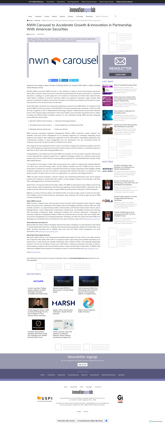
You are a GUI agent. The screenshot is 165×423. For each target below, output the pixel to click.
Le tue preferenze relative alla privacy (90, 421)
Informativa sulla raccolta (66, 421)
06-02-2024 (41, 34)
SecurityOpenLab (73, 2)
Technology (79, 16)
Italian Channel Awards (89, 2)
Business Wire (31, 34)
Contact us (98, 387)
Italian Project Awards (106, 2)
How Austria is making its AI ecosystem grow (124, 112)
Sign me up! (82, 365)
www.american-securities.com (48, 231)
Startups (70, 16)
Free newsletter (32, 260)
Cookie (79, 411)
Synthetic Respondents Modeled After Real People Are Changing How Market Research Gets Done (37, 334)
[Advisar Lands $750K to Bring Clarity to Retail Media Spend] (63, 281)
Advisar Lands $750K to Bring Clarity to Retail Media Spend (63, 290)
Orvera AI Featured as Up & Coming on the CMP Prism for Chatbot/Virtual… (124, 214)
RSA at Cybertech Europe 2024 (125, 85)
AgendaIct (121, 375)
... (135, 2)
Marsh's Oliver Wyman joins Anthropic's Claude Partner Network (63, 312)
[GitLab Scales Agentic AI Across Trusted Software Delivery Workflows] (107, 201)
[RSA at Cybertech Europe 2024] (107, 89)
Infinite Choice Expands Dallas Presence (86, 311)
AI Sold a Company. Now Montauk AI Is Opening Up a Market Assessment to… (124, 167)
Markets (54, 16)
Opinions (62, 16)
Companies (38, 16)
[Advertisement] (82, 347)
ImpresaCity (61, 2)
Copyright (89, 387)
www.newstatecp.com (91, 248)
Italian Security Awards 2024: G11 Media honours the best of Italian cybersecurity (125, 99)
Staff (81, 387)
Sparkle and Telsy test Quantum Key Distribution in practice (125, 126)
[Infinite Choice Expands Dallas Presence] (88, 303)
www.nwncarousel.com (92, 219)
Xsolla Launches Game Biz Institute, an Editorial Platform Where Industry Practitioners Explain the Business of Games (62, 335)
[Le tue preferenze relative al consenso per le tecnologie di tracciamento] (156, 421)
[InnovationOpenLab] (82, 10)
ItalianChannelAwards (108, 375)
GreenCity (84, 375)
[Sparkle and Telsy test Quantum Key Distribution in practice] (107, 129)
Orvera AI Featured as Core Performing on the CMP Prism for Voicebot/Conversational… (126, 183)
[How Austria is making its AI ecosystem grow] (107, 115)
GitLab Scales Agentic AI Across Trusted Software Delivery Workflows (125, 198)
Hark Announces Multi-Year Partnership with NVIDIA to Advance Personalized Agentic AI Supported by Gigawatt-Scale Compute (88, 291)
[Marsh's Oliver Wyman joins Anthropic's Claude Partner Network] (63, 303)
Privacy (86, 411)
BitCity (43, 375)
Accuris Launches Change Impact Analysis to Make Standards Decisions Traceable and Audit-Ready (38, 291)
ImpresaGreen (94, 375)
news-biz (37, 20)
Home (30, 16)
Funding (46, 16)
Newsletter (89, 16)
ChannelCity (50, 2)
